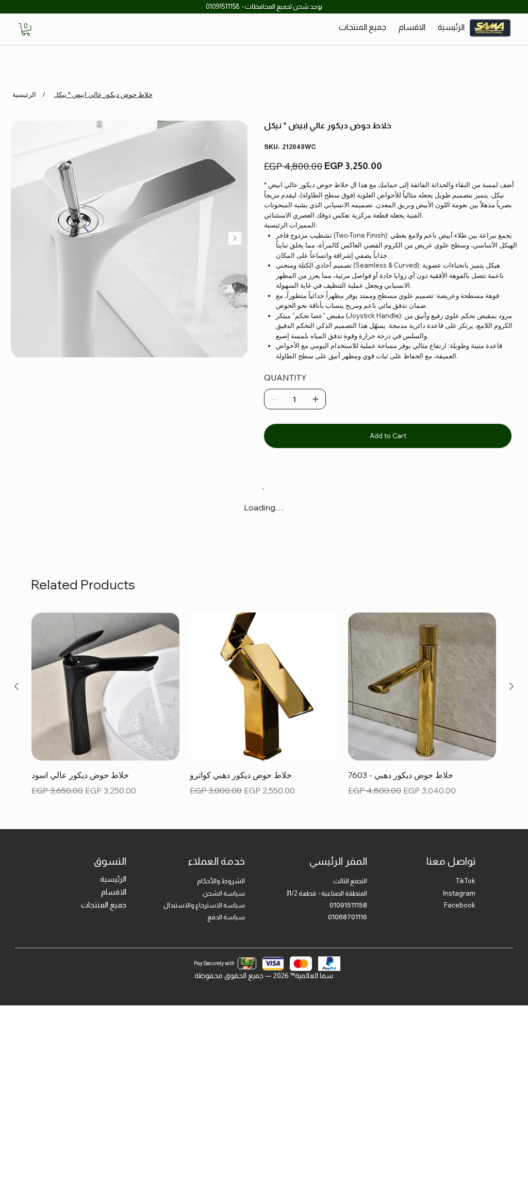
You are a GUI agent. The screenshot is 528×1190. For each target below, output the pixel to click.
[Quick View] (105, 696)
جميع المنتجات (103, 913)
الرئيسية (113, 887)
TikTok (465, 890)
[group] (263, 720)
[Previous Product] (16, 695)
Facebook (459, 914)
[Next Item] (234, 238)
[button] (26, 29)
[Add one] (315, 399)
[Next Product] (511, 695)
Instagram (459, 902)
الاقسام (113, 900)
